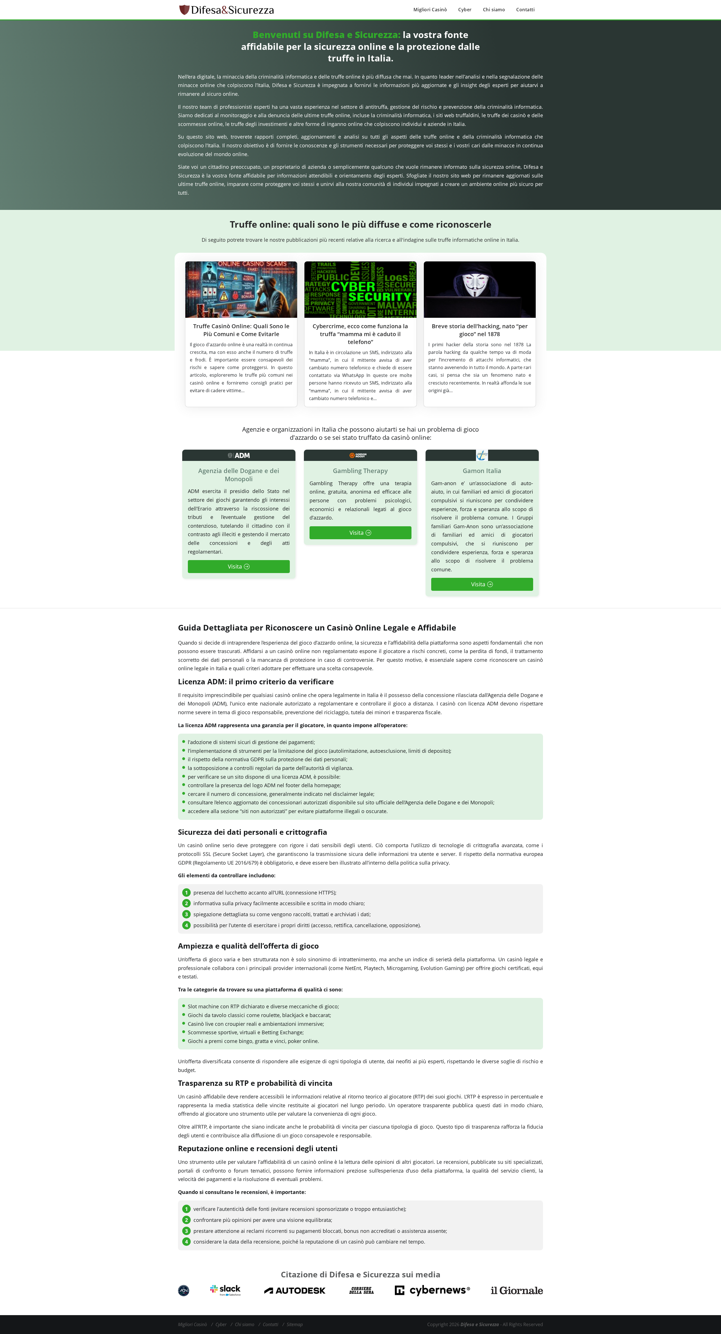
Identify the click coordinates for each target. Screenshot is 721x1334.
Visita (235, 566)
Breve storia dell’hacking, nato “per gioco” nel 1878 (480, 330)
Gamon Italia (482, 471)
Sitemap (295, 1324)
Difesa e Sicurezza (479, 1324)
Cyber (465, 9)
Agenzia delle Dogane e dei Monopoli (238, 475)
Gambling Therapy (360, 471)
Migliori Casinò (430, 9)
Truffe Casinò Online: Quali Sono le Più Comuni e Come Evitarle (241, 330)
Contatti (525, 9)
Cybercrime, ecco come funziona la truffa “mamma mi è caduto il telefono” (360, 334)
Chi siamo (494, 9)
